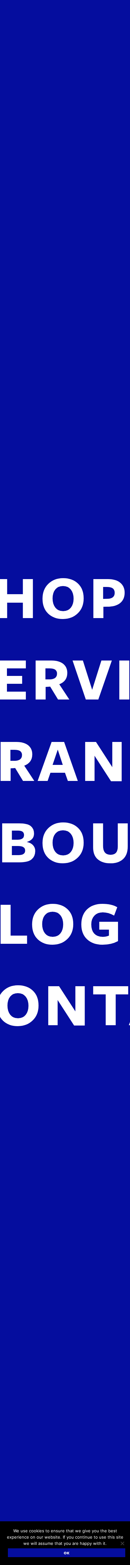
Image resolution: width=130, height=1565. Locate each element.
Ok (67, 1553)
